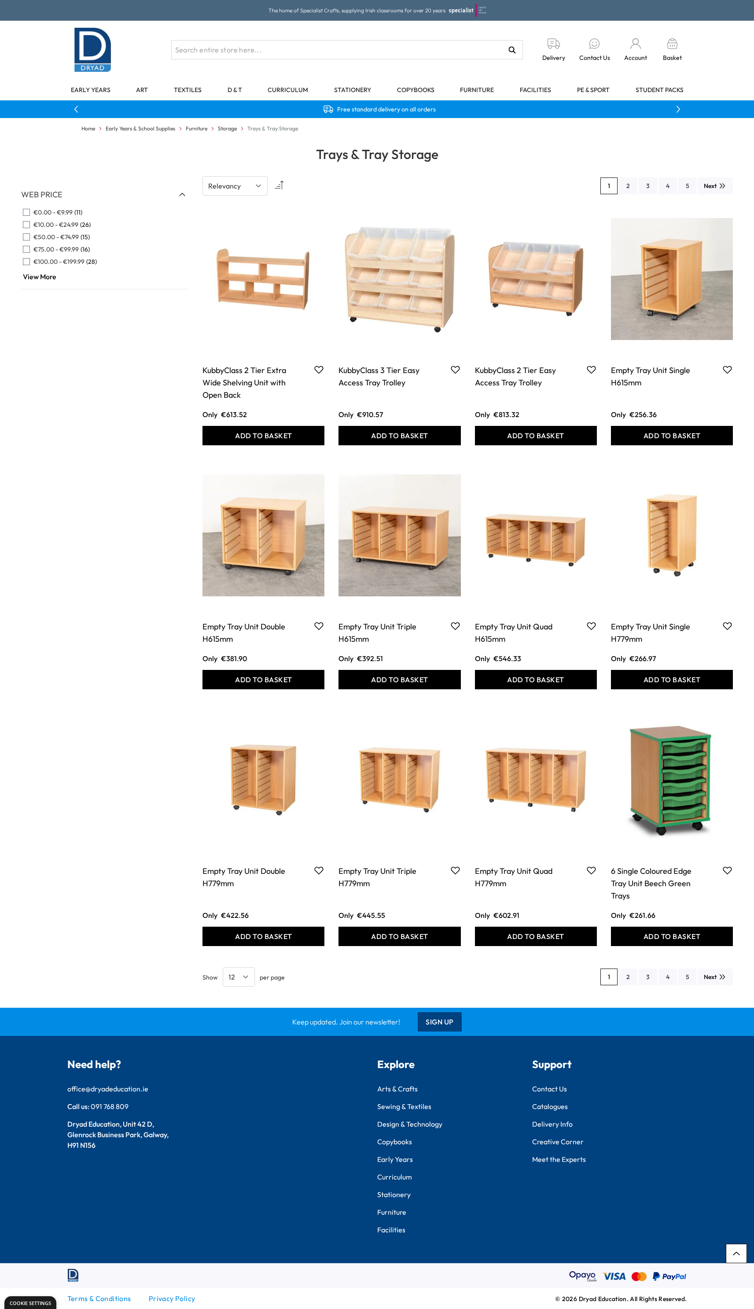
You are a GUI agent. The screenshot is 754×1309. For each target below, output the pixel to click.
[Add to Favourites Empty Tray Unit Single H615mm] (727, 369)
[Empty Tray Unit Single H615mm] (672, 279)
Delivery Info (552, 1124)
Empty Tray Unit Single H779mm (650, 632)
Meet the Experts (559, 1159)
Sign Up (440, 1021)
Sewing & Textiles (404, 1106)
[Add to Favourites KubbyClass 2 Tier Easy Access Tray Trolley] (591, 369)
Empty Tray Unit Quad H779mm (513, 877)
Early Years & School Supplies (140, 128)
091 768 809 (110, 1106)
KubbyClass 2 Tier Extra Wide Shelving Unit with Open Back (244, 382)
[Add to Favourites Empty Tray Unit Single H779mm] (727, 626)
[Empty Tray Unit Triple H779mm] (399, 779)
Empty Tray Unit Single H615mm (650, 376)
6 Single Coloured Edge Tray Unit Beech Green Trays (651, 883)
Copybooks (415, 90)
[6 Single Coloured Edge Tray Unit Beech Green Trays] (672, 779)
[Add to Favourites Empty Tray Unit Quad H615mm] (591, 626)
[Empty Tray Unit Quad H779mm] (536, 779)
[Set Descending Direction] (278, 186)
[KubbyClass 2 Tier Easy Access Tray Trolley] (536, 279)
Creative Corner (558, 1141)
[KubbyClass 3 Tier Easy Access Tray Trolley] (399, 279)
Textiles (188, 90)
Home (88, 128)
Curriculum (288, 90)
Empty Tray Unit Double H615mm (243, 632)
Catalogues (550, 1106)
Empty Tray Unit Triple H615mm (377, 632)
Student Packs (660, 90)
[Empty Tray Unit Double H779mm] (263, 779)
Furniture (477, 90)
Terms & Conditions (99, 1298)
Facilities (535, 90)
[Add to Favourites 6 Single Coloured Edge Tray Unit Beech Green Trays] (727, 870)
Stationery (352, 90)
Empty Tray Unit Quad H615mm (513, 632)
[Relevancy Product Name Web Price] (235, 186)
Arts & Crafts (397, 1088)
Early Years (90, 90)
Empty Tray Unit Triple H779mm (377, 877)
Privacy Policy (172, 1298)
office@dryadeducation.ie (107, 1088)
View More (39, 276)
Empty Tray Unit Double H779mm (243, 877)
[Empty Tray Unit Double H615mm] (263, 535)
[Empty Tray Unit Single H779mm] (672, 535)
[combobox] (347, 49)
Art (142, 90)
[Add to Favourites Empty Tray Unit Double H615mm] (318, 626)
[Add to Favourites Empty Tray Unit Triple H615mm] (455, 626)
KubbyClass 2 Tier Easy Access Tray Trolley (515, 376)
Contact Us (549, 1088)
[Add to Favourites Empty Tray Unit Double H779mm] (318, 870)
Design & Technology (409, 1124)
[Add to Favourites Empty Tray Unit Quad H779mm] (591, 870)
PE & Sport (593, 90)
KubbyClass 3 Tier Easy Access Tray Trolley (378, 376)
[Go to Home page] (93, 50)
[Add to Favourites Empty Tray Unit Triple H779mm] (455, 870)
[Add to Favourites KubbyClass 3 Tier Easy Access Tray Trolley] (455, 369)
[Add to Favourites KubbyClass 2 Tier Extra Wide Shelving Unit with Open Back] (318, 369)
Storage (227, 128)
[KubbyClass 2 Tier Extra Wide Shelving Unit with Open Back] (263, 279)
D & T (235, 90)
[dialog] (30, 1302)
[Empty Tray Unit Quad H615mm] (536, 535)
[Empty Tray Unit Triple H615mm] (399, 535)
